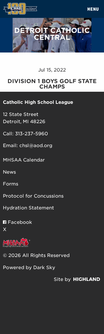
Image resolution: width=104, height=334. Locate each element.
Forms (10, 184)
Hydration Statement (28, 208)
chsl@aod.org (35, 145)
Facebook (19, 222)
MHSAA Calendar (24, 160)
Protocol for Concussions (33, 196)
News (9, 172)
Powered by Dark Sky (29, 267)
